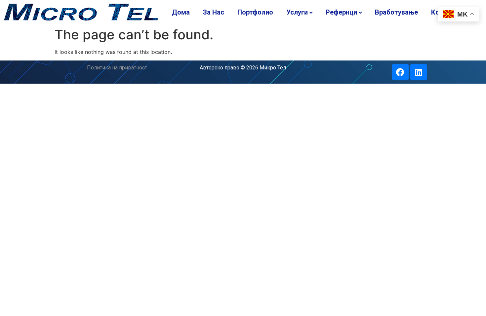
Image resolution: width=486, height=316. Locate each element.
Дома (181, 12)
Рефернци (341, 12)
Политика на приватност (117, 67)
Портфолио (255, 12)
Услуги (297, 12)
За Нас (213, 12)
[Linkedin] (418, 72)
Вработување (396, 12)
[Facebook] (400, 72)
